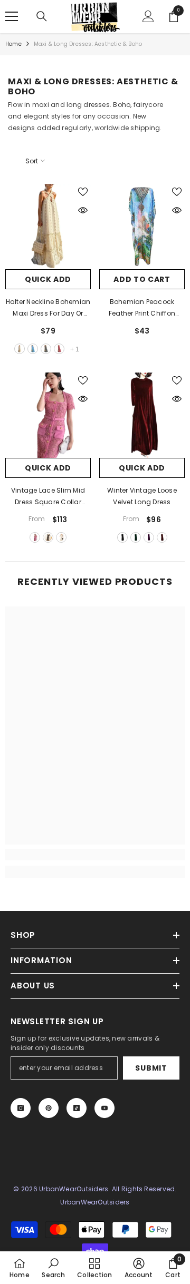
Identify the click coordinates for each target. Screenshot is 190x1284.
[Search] (41, 16)
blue (32, 349)
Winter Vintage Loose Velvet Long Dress (142, 496)
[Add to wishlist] (83, 192)
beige (19, 349)
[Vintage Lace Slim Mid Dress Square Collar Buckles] (48, 415)
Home (13, 44)
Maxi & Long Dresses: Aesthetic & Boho (88, 44)
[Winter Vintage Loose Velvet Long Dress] (142, 415)
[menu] (11, 16)
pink (59, 349)
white (61, 537)
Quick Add (48, 279)
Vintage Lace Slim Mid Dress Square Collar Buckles (48, 497)
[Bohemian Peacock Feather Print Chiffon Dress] (142, 226)
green (135, 537)
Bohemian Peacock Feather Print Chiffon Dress (142, 308)
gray (46, 349)
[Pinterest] (49, 1108)
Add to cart (141, 279)
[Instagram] (21, 1108)
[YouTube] (104, 1108)
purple (149, 537)
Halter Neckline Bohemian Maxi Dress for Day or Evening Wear (48, 308)
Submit (151, 1068)
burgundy (162, 537)
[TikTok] (76, 1108)
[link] (95, 854)
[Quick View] (83, 210)
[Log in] (148, 16)
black (48, 537)
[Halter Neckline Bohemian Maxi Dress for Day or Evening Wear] (48, 226)
